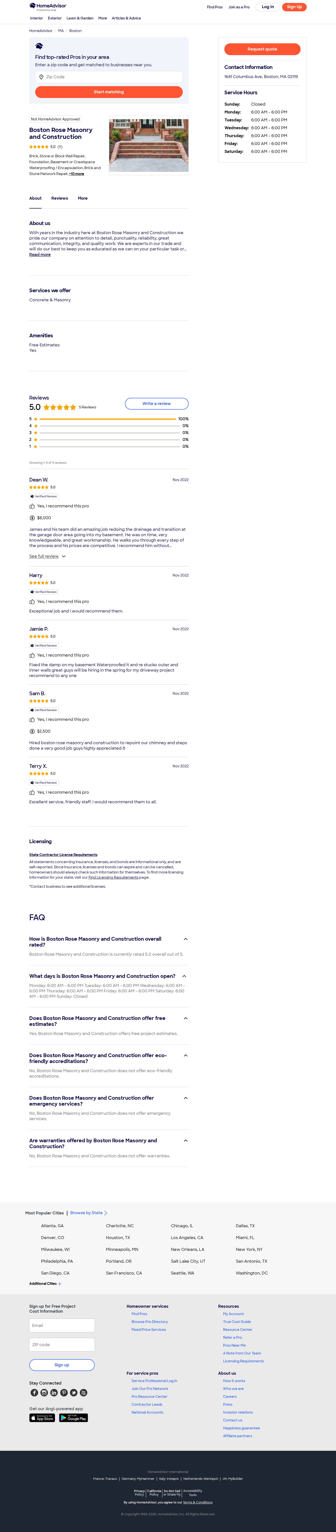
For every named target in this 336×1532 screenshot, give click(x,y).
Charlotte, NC (120, 1225)
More (102, 18)
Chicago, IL (182, 1225)
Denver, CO (52, 1237)
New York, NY (249, 1249)
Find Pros (139, 1314)
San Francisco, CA (124, 1273)
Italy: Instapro (169, 1479)
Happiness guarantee (241, 1428)
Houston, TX (118, 1237)
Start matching (109, 92)
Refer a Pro (232, 1337)
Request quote (262, 49)
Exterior (55, 18)
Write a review (156, 403)
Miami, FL (245, 1237)
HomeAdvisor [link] (41, 31)
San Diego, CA (55, 1273)
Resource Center (237, 1329)
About (35, 198)
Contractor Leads (147, 1404)
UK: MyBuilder (233, 1479)
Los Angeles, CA (187, 1237)
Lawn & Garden (80, 18)
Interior (36, 18)
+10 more (76, 174)
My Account (233, 1314)
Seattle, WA (182, 1273)
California (154, 1492)
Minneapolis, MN (122, 1249)
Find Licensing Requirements (113, 877)
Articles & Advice (126, 18)
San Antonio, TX (251, 1261)
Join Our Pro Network (150, 1389)
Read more (40, 254)
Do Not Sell (172, 1492)
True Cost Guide (237, 1322)
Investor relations (238, 1412)
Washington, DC (252, 1273)
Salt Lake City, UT (188, 1261)
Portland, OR (119, 1261)
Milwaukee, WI (55, 1249)
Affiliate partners (237, 1436)
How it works (234, 1381)
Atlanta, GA (52, 1225)
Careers (230, 1396)
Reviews (59, 198)
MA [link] (61, 31)
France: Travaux (105, 1479)
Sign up (62, 1365)
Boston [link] (75, 31)
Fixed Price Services (149, 1329)
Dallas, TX (245, 1225)
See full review (44, 556)
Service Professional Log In (154, 1381)
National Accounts (147, 1412)
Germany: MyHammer (138, 1479)
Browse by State (86, 1212)
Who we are (233, 1389)
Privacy (139, 1492)
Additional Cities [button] (43, 1283)
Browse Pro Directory (150, 1322)
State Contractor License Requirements (63, 855)
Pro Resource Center (150, 1396)
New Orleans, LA (187, 1249)
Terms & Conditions (198, 1502)
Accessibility (192, 1493)
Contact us (232, 1420)
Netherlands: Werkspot (200, 1479)
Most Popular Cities (44, 1213)
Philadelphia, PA (57, 1261)
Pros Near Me (234, 1345)
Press (227, 1404)
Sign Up (294, 6)
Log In (268, 6)
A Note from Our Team (242, 1353)
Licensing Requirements (243, 1361)
